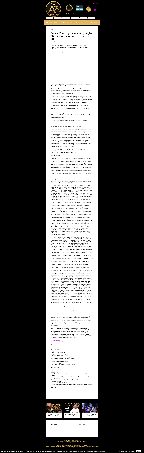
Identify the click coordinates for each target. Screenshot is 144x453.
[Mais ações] (92, 30)
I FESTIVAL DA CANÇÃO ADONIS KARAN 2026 (71, 415)
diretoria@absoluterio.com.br (65, 445)
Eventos (71, 22)
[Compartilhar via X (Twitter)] (54, 393)
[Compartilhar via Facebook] (51, 393)
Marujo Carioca (53, 390)
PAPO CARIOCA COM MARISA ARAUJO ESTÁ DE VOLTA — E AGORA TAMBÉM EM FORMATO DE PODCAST (53, 415)
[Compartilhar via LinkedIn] (57, 393)
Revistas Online (57, 22)
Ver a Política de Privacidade (100, 451)
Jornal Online (65, 22)
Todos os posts (49, 22)
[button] (95, 9)
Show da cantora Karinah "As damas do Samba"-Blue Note (89, 415)
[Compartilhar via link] (60, 393)
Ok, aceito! (138, 451)
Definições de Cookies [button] (123, 451)
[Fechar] (142, 451)
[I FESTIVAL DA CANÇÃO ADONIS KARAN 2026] (72, 408)
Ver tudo (97, 401)
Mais (77, 22)
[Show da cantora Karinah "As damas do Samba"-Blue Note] (90, 408)
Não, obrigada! (131, 451)
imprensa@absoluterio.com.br (73, 444)
